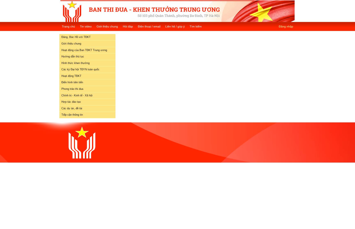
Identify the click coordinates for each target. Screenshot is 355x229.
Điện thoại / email (149, 26)
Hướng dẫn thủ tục (72, 56)
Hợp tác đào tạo (71, 101)
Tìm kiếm (196, 26)
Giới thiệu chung (107, 26)
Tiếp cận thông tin (72, 114)
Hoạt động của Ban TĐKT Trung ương (84, 50)
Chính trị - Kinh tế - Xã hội (76, 95)
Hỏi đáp (128, 26)
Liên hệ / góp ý (175, 26)
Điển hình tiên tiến (72, 82)
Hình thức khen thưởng (75, 63)
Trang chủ (68, 26)
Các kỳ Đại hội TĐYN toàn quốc (80, 69)
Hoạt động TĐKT (71, 75)
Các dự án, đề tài (71, 108)
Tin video (86, 26)
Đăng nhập (286, 26)
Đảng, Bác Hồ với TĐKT (76, 37)
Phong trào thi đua (72, 88)
